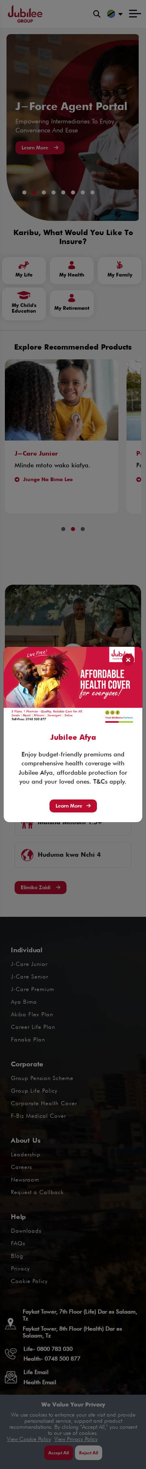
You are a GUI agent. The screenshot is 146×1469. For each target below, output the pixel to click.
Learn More (69, 806)
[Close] (128, 660)
